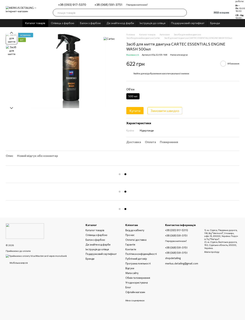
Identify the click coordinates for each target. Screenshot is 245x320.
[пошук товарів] (183, 12)
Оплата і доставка (135, 239)
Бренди (215, 23)
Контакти (130, 249)
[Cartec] (109, 38)
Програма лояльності (138, 263)
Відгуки (129, 268)
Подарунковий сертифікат (187, 23)
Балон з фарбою (90, 23)
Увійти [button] (136, 73)
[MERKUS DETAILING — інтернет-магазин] (25, 230)
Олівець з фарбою (62, 23)
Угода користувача (136, 282)
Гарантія (130, 244)
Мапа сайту (132, 273)
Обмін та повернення (137, 277)
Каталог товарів (35, 23)
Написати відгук (179, 54)
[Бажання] (193, 12)
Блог (128, 287)
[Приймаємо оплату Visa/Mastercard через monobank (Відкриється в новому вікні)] (36, 255)
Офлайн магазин (135, 292)
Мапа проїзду (211, 251)
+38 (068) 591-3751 (108, 4)
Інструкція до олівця (152, 23)
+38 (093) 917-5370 (72, 4)
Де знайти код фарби (120, 23)
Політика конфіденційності (141, 253)
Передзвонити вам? (137, 4)
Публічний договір (136, 258)
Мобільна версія (18, 262)
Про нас (130, 235)
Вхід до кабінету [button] (134, 230)
